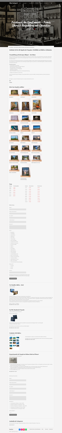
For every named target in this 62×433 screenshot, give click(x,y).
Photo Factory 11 (13, 3)
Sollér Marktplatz (13, 251)
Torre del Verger (13, 252)
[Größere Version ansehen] (14, 92)
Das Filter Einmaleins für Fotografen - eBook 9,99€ (19, 405)
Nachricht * (11, 224)
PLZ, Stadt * (11, 215)
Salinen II (12, 247)
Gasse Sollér (12, 237)
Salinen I (12, 245)
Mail (10, 80)
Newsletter (11, 429)
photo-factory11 (11, 424)
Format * (10, 270)
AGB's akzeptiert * (12, 410)
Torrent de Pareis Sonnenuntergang (16, 261)
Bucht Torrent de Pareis (14, 255)
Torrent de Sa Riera (14, 257)
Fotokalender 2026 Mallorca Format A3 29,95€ (18, 407)
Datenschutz (51, 429)
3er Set (12, 268)
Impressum (46, 429)
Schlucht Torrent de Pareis (15, 256)
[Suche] (51, 3)
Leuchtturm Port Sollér (14, 241)
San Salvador (13, 248)
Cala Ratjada (12, 233)
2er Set (12, 267)
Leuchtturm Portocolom (14, 243)
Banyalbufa (12, 232)
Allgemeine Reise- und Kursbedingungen (35, 429)
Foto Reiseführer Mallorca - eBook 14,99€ (17, 403)
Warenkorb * (11, 401)
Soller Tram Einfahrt (14, 260)
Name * (10, 207)
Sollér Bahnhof (13, 249)
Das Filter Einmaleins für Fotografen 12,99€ (17, 404)
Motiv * (10, 230)
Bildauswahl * (11, 264)
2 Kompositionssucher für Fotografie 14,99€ (18, 408)
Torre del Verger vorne (14, 253)
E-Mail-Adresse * (12, 390)
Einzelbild (12, 265)
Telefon (10, 82)
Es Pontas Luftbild (13, 244)
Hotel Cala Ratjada (13, 240)
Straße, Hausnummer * (13, 211)
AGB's (42, 429)
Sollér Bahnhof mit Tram (14, 259)
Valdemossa (12, 236)
